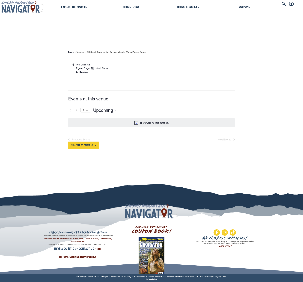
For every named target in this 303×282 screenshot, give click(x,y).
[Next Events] (76, 110)
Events (71, 52)
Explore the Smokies (74, 7)
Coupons (244, 7)
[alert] (151, 122)
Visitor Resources (187, 7)
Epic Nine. (223, 276)
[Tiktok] (233, 232)
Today (85, 110)
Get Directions (82, 72)
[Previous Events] (70, 110)
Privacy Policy (151, 279)
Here (98, 248)
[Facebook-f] (217, 232)
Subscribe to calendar (82, 145)
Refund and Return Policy (78, 256)
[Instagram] (225, 232)
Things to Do (131, 7)
